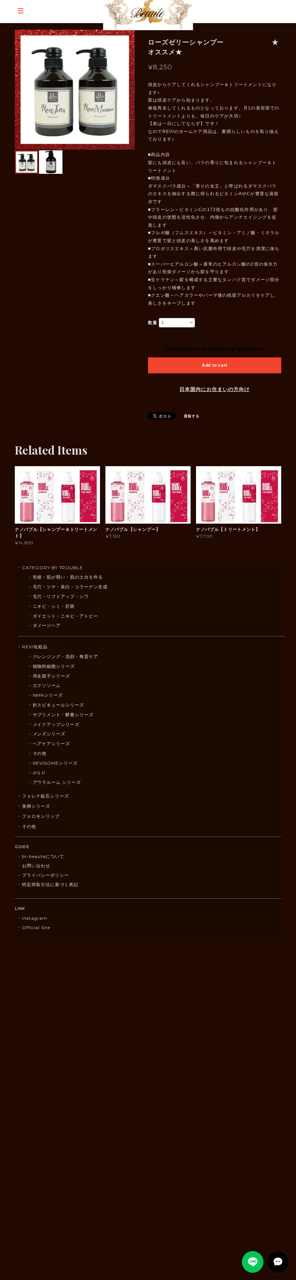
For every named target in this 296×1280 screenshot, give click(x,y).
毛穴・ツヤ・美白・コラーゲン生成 (70, 586)
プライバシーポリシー (45, 875)
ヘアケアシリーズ (51, 743)
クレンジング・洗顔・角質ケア (65, 656)
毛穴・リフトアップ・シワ (61, 596)
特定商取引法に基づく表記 (50, 884)
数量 (152, 322)
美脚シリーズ (36, 806)
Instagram (34, 918)
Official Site (36, 927)
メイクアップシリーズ (56, 724)
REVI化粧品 (35, 646)
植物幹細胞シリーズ (54, 666)
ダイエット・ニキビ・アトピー (65, 616)
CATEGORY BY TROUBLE (52, 567)
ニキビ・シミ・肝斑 (54, 606)
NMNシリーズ (48, 695)
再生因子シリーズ (51, 676)
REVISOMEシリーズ (55, 763)
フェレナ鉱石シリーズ (45, 796)
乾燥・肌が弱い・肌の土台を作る (68, 577)
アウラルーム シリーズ (57, 782)
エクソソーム (47, 685)
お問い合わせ (36, 865)
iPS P (39, 773)
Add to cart (214, 365)
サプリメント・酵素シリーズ (63, 714)
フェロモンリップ (41, 816)
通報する (192, 416)
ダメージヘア (47, 625)
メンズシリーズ (49, 733)
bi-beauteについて (43, 856)
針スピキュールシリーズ (58, 705)
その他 (40, 753)
